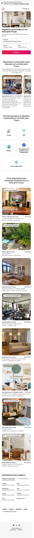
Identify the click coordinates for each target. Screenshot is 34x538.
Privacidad (13, 530)
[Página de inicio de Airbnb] (3, 8)
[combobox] (16, 41)
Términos (19, 530)
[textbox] (9, 47)
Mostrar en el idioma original (21, 4)
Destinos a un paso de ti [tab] (8, 478)
